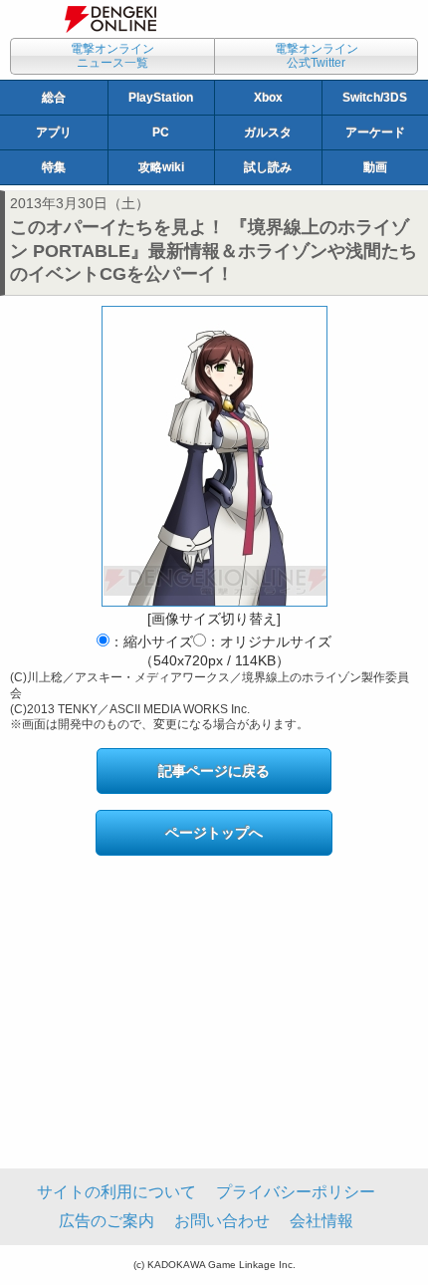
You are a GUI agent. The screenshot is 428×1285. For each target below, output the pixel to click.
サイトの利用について (116, 1191)
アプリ (54, 132)
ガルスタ (268, 132)
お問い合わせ (222, 1220)
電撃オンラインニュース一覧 (112, 56)
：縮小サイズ (151, 641)
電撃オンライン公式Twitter (316, 56)
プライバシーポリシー (295, 1191)
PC (160, 132)
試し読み (268, 167)
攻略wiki (161, 167)
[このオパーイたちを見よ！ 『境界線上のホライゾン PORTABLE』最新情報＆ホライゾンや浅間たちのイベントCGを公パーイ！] (214, 456)
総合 (54, 98)
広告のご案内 (106, 1220)
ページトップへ (214, 833)
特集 (54, 167)
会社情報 (321, 1220)
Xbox (268, 98)
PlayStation (160, 98)
